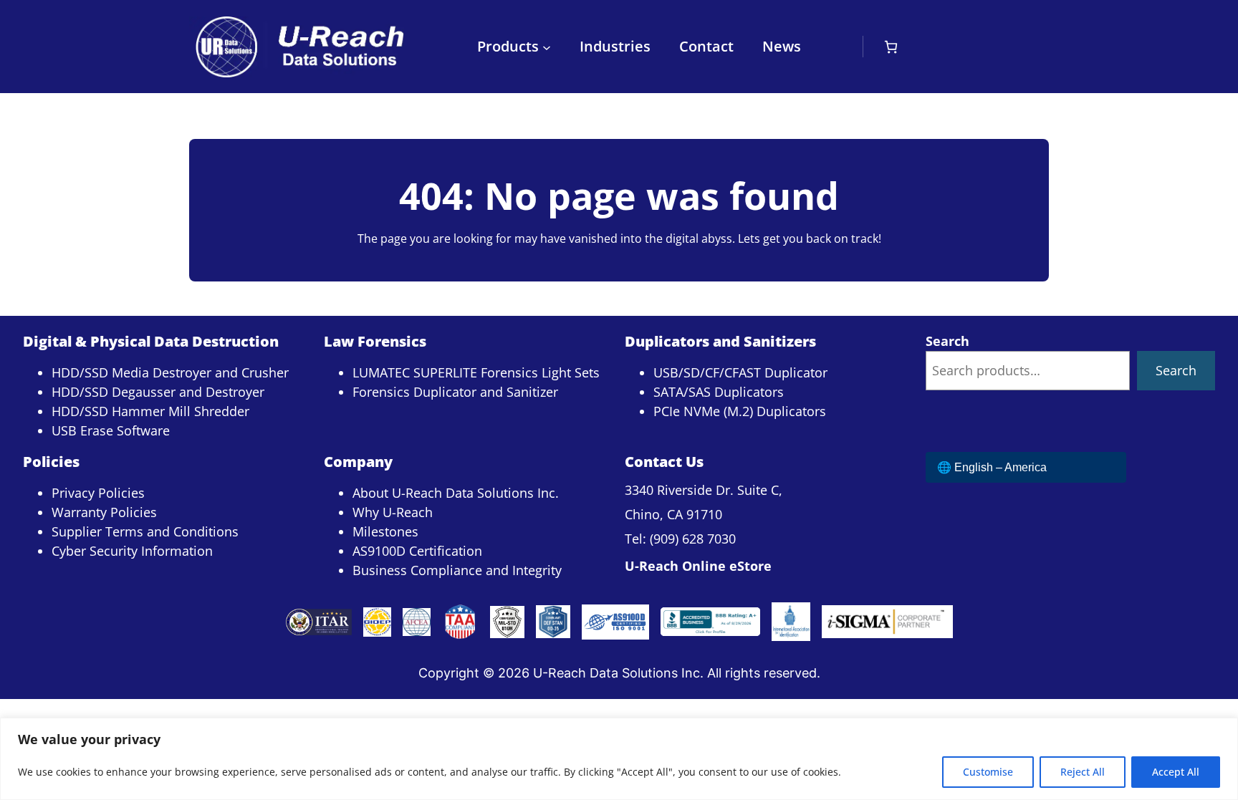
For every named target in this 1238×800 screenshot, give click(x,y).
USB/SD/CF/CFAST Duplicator (740, 372)
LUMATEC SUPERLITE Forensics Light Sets (476, 372)
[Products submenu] (546, 46)
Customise (988, 772)
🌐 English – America (992, 467)
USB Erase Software (111, 430)
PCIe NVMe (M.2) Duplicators (739, 411)
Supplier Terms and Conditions (145, 531)
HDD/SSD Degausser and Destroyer (158, 391)
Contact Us (664, 461)
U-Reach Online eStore (698, 565)
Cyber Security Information (132, 550)
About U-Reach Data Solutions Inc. (455, 492)
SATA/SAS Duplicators (718, 391)
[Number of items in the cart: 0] (891, 47)
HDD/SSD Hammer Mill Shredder (150, 411)
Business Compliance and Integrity (457, 570)
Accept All (1175, 772)
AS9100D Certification (417, 550)
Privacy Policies (98, 492)
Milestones (385, 531)
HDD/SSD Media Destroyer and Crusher (170, 372)
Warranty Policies (104, 512)
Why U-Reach (392, 512)
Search (947, 341)
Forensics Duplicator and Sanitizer (455, 391)
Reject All (1082, 772)
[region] (619, 759)
